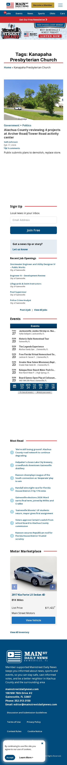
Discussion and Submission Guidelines (27, 712)
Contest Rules (14, 731)
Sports (41, 13)
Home (7, 67)
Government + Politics (17, 125)
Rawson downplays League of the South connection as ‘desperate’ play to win (34, 478)
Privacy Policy (34, 722)
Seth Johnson (11, 142)
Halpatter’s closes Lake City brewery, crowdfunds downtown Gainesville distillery (34, 465)
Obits (52, 13)
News (30, 13)
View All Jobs (40, 309)
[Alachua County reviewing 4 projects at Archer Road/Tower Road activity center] (33, 99)
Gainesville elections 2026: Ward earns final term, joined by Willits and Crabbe (34, 500)
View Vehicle (33, 620)
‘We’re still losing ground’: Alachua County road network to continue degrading (33, 452)
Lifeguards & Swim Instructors (25, 283)
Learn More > (26, 757)
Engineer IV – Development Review (27, 275)
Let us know (20, 249)
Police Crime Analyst (20, 300)
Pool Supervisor (18, 292)
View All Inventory (19, 632)
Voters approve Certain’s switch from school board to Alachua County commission (34, 523)
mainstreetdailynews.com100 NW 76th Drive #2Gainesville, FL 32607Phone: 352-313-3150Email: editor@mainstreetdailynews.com (31, 696)
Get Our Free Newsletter (32, 19)
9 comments (13, 148)
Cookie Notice (35, 731)
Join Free (33, 230)
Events (19, 13)
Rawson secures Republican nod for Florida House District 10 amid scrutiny (34, 535)
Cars (62, 13)
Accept (10, 757)
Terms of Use (14, 722)
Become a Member (42, 5)
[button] (14, 587)
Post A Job (25, 309)
